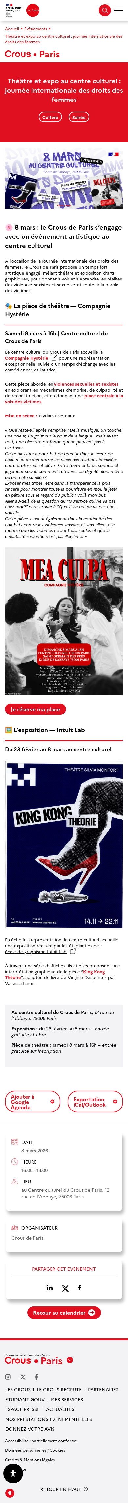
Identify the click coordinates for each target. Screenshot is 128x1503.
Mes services (67, 1399)
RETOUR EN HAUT (60, 1489)
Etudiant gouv (25, 1399)
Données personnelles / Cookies (35, 1450)
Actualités (60, 1409)
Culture (50, 117)
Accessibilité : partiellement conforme (41, 1440)
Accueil (12, 28)
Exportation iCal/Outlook (90, 1101)
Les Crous (18, 1389)
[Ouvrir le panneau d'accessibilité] (13, 1473)
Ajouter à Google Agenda (22, 1101)
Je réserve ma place (35, 709)
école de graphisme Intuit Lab (37, 951)
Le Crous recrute (59, 1389)
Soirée (79, 117)
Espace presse (22, 1409)
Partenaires (103, 1389)
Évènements (35, 28)
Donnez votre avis (29, 1428)
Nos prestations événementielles (48, 1419)
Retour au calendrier (59, 1312)
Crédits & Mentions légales (30, 1459)
